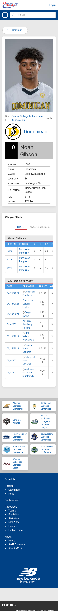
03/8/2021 (12, 372)
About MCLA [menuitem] (15, 548)
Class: (11, 169)
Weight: (11, 201)
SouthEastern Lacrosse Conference (47, 437)
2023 (9, 251)
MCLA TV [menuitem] (13, 522)
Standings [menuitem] (14, 489)
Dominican (15, 30)
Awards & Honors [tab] (39, 227)
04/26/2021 (13, 293)
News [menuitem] (11, 540)
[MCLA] (10, 5)
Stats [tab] (20, 227)
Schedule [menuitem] (10, 479)
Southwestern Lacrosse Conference (19, 449)
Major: (11, 174)
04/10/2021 (13, 314)
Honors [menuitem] (12, 526)
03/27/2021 (13, 348)
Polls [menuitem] (11, 493)
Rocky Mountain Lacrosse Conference (20, 437)
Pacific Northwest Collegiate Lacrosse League (45, 421)
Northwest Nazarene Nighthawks (29, 372)
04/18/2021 (13, 303)
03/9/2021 (12, 360)
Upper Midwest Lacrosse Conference (47, 449)
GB (46, 244)
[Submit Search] (13, 15)
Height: (11, 197)
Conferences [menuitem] (12, 500)
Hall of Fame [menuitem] (15, 530)
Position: (12, 164)
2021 (9, 268)
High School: (14, 190)
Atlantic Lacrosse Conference (18, 406)
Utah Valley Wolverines (28, 336)
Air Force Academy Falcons (27, 324)
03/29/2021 (13, 336)
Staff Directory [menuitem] (16, 544)
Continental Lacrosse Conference (46, 406)
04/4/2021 (12, 324)
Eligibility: (13, 179)
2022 (9, 259)
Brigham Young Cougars (28, 348)
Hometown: (14, 183)
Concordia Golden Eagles (28, 303)
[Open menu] (5, 15)
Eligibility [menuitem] (13, 514)
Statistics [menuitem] (13, 518)
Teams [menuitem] (12, 510)
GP (40, 244)
